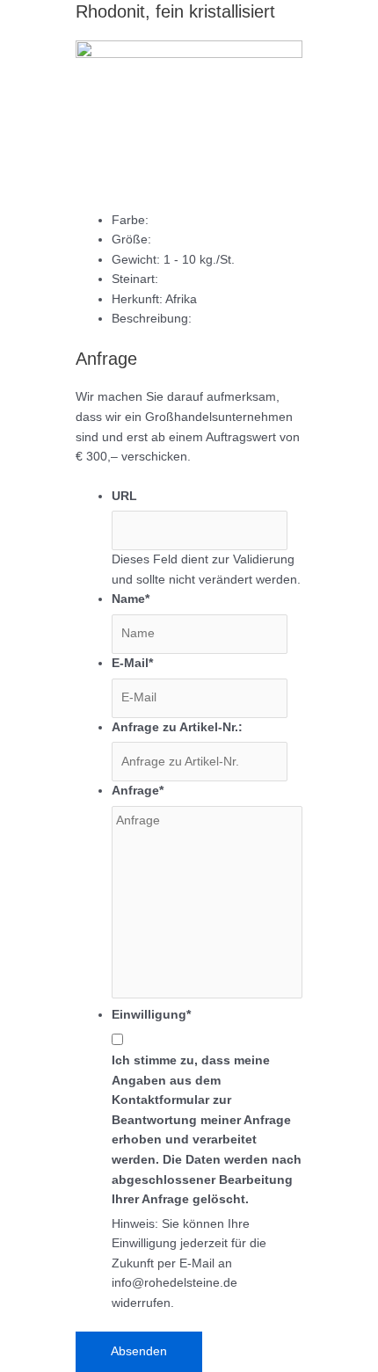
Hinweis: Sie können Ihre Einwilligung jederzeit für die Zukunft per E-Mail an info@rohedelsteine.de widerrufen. (189, 1263)
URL (124, 496)
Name (130, 599)
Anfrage (138, 790)
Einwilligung (151, 1014)
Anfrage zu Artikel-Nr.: (177, 727)
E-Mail (132, 663)
